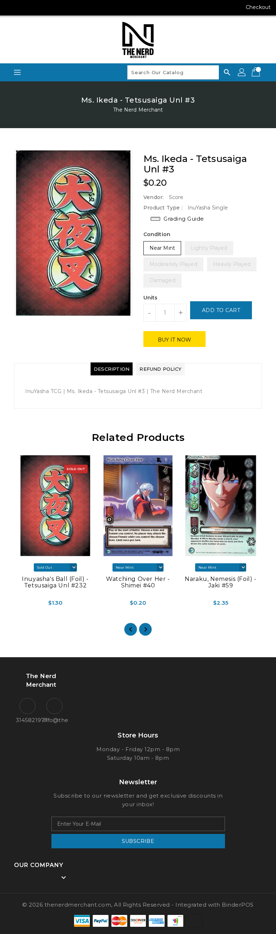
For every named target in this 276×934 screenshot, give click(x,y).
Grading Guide (184, 218)
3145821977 (27, 720)
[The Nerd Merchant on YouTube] (38, 7)
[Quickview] (22, 602)
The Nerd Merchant (138, 110)
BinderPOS (238, 904)
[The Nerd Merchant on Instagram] (25, 7)
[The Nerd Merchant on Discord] (52, 7)
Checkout (258, 7)
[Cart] (256, 72)
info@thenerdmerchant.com (54, 720)
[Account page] (242, 72)
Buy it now (174, 340)
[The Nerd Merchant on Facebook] (11, 7)
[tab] (112, 368)
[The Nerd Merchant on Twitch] (66, 7)
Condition (156, 234)
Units (150, 297)
